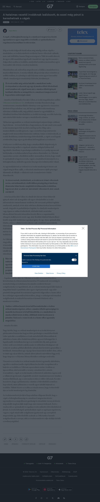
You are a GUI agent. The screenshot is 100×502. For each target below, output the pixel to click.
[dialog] (50, 251)
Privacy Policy (61, 273)
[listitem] (49, 255)
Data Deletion (39, 273)
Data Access (50, 273)
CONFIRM (36, 266)
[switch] (74, 259)
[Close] (84, 229)
